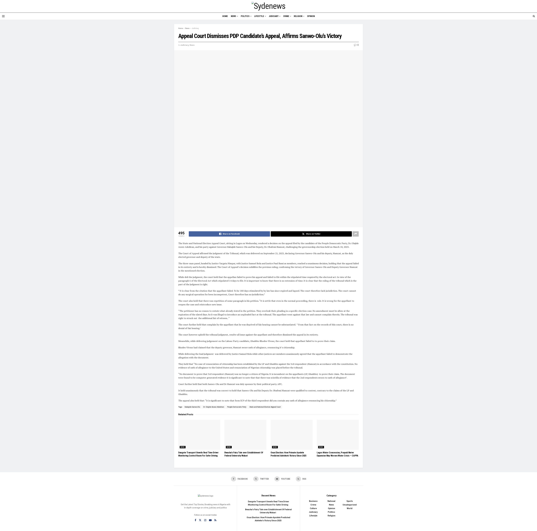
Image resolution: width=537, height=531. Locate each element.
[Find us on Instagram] (205, 520)
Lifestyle (259, 16)
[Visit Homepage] (268, 6)
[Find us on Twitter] (200, 520)
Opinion (311, 16)
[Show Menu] (3, 16)
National (331, 501)
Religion (298, 16)
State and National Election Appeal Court (265, 407)
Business (313, 501)
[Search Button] (534, 16)
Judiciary (273, 16)
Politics (245, 16)
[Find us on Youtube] (210, 520)
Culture (313, 508)
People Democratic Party (236, 407)
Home (225, 16)
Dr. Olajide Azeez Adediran (213, 407)
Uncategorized (350, 505)
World (349, 508)
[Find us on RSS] (215, 520)
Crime (286, 16)
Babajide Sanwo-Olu (192, 407)
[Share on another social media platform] (356, 234)
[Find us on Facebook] (195, 520)
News (233, 16)
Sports (350, 501)
